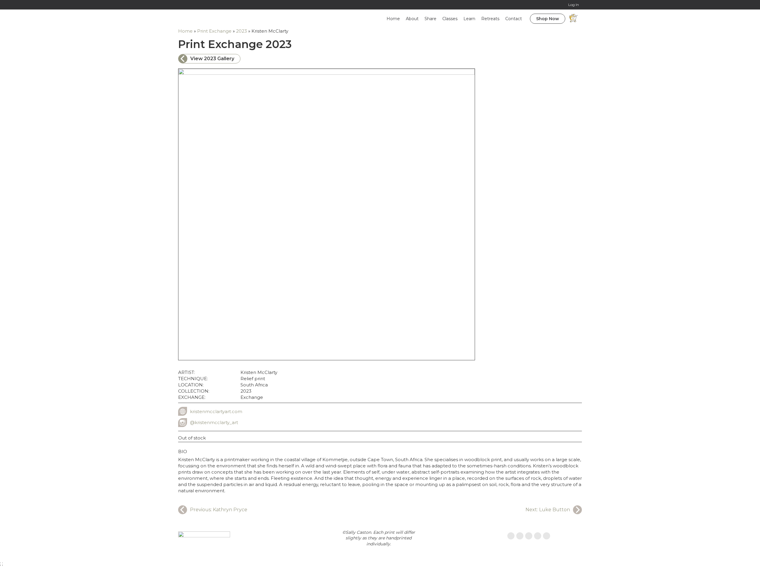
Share (430, 18)
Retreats (490, 18)
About (412, 18)
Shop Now (547, 18)
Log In (573, 4)
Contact (513, 18)
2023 (241, 31)
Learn (469, 18)
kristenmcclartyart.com (216, 411)
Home (393, 18)
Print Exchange (214, 31)
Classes (449, 18)
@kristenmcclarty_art (214, 422)
